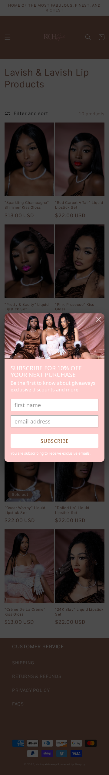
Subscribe (55, 441)
